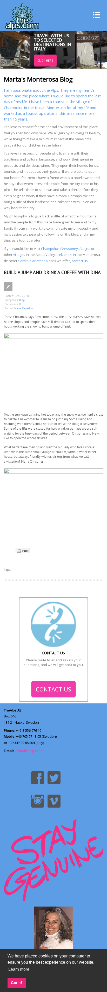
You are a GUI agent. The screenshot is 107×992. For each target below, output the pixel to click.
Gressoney (69, 248)
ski (70, 254)
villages (19, 254)
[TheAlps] (22, 15)
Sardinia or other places (37, 260)
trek (60, 254)
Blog (22, 300)
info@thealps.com (29, 750)
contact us (80, 260)
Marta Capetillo (23, 308)
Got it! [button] (16, 983)
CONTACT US (53, 689)
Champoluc (50, 248)
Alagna (84, 248)
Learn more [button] (18, 969)
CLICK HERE (45, 60)
